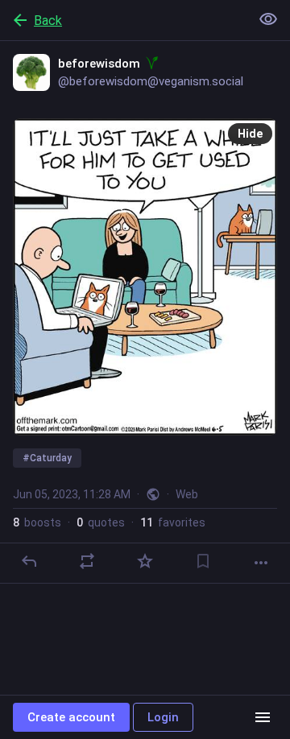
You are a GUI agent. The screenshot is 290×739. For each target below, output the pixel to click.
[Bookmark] (203, 561)
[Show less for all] (268, 19)
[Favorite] (145, 561)
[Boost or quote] (87, 561)
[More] (261, 562)
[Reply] (29, 561)
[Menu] (262, 717)
